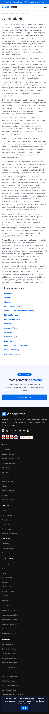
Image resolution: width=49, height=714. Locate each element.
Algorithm (8, 302)
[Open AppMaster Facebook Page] (11, 431)
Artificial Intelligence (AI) (14, 306)
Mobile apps (6, 449)
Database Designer (8, 454)
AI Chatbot (8, 293)
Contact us (6, 524)
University (5, 564)
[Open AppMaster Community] (3, 430)
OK (24, 708)
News (4, 573)
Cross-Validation (11, 332)
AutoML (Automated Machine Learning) (19, 311)
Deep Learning (9, 341)
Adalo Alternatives (8, 681)
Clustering (8, 324)
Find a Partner (7, 520)
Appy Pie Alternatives (9, 663)
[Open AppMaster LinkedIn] (20, 431)
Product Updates (8, 491)
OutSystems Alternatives (10, 667)
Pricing (4, 486)
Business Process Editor (10, 458)
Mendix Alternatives (9, 672)
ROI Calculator (7, 577)
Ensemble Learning (11, 350)
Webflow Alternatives (9, 676)
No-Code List (6, 587)
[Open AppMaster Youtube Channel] (24, 431)
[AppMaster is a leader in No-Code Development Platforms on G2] (3, 437)
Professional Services (9, 534)
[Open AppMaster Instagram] (28, 431)
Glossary (5, 600)
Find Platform (6, 596)
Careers (5, 511)
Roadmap (5, 582)
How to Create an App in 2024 (12, 695)
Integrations (6, 468)
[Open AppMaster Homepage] (24, 414)
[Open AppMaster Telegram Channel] (7, 431)
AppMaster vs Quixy (9, 633)
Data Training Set (10, 337)
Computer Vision (10, 328)
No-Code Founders (8, 591)
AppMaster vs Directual (10, 624)
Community (6, 544)
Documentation (7, 553)
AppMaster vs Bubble (9, 620)
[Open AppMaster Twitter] (16, 431)
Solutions (5, 472)
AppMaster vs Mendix (9, 629)
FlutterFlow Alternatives (10, 685)
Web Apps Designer (9, 463)
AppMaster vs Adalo (9, 610)
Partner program (7, 515)
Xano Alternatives (8, 644)
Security (5, 495)
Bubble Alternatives (9, 649)
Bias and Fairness (11, 315)
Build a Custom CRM (9, 690)
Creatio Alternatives (9, 658)
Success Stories (7, 481)
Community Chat (8, 548)
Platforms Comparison (9, 500)
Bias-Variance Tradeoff (13, 319)
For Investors (6, 529)
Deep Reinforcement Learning (15, 345)
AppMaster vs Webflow (10, 615)
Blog (3, 568)
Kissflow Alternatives (9, 653)
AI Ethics (7, 298)
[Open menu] (45, 7)
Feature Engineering (12, 354)
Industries (5, 477)
